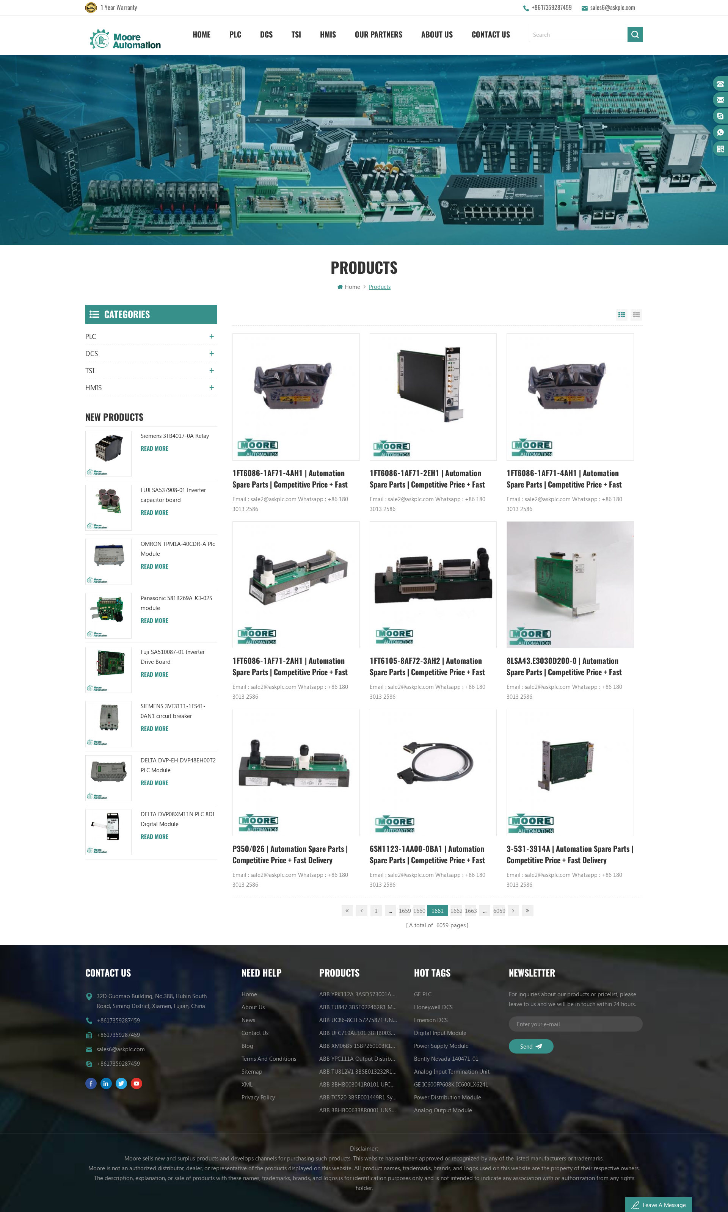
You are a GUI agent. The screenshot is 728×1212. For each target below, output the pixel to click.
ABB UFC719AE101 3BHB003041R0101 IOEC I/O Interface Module (358, 1032)
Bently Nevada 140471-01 (446, 1058)
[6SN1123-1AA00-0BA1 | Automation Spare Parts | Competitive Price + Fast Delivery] (433, 772)
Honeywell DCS (433, 1007)
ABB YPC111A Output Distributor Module (358, 1058)
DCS (266, 34)
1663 (470, 910)
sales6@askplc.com (612, 7)
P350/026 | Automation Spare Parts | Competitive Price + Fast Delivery (290, 854)
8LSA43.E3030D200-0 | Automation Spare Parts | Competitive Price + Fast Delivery (564, 666)
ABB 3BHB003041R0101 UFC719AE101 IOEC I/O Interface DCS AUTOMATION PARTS (358, 1084)
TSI (296, 34)
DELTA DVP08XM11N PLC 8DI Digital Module (177, 819)
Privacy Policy (258, 1097)
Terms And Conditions (269, 1058)
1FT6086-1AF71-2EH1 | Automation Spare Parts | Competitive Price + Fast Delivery (427, 479)
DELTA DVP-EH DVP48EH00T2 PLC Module (178, 765)
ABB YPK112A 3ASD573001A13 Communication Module (358, 994)
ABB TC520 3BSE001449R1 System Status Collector (358, 1097)
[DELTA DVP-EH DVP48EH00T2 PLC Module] (108, 778)
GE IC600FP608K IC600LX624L (451, 1084)
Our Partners (378, 34)
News (248, 1020)
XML (247, 1084)
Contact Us (491, 34)
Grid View (622, 315)
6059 (499, 910)
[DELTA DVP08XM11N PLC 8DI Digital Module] (108, 832)
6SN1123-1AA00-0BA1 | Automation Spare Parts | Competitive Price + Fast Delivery (427, 855)
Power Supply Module (441, 1045)
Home (201, 34)
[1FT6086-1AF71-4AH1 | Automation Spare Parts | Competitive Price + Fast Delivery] (296, 397)
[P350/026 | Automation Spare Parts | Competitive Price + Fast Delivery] (296, 772)
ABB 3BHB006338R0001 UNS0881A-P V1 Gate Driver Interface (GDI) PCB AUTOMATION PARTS (358, 1110)
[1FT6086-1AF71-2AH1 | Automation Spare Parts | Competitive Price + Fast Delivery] (296, 585)
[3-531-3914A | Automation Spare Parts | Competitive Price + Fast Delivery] (570, 772)
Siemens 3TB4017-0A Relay (175, 435)
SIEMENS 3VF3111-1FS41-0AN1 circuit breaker (173, 711)
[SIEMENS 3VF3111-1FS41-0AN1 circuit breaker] (108, 724)
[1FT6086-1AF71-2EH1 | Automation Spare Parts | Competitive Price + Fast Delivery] (433, 397)
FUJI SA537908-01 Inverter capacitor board (173, 494)
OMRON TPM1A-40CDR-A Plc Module (178, 548)
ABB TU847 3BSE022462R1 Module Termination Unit (358, 1007)
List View (636, 315)
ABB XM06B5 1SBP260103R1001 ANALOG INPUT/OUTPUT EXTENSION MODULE (358, 1045)
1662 (456, 910)
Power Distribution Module (447, 1097)
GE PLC (422, 994)
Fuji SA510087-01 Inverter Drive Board (173, 656)
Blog (247, 1045)
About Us (437, 34)
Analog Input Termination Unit (452, 1071)
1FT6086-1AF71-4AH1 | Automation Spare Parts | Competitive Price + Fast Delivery (290, 479)
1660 (419, 910)
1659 (404, 910)
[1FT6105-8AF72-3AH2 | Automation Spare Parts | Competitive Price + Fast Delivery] (433, 585)
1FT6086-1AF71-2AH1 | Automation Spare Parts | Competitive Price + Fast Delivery (290, 666)
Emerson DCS (431, 1020)
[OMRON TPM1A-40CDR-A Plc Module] (108, 562)
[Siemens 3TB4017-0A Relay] (108, 454)
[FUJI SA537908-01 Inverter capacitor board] (108, 508)
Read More (154, 448)
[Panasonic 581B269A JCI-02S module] (108, 616)
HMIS (328, 34)
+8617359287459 (552, 7)
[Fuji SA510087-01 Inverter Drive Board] (108, 670)
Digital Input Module (440, 1032)
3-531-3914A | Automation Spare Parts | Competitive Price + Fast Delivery (570, 854)
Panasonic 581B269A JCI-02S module (176, 602)
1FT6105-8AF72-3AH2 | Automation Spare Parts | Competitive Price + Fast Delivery (427, 666)
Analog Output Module (443, 1110)
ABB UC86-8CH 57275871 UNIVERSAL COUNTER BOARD (358, 1020)
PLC (235, 34)
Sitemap (252, 1071)
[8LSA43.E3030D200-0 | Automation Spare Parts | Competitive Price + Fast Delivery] (570, 585)
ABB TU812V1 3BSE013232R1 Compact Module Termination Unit (358, 1071)
